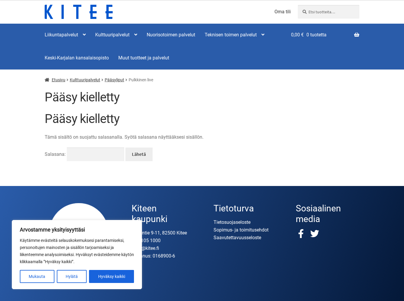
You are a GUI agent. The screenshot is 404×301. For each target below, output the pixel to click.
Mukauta (37, 276)
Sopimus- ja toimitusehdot (241, 230)
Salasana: (56, 154)
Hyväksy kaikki (111, 276)
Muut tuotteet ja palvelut (143, 58)
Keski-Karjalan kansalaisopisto (77, 58)
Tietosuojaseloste (232, 222)
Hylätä (72, 276)
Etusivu (58, 79)
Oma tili (282, 11)
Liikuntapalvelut (61, 35)
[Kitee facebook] (302, 233)
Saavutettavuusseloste (237, 237)
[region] (77, 254)
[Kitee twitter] (314, 233)
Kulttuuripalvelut (112, 35)
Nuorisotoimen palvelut (171, 35)
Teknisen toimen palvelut (231, 35)
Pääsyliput (114, 79)
